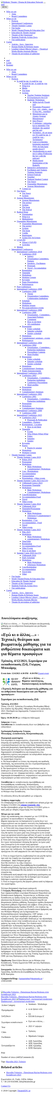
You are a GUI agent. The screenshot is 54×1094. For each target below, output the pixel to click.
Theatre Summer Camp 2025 (29, 530)
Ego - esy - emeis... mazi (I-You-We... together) (43, 110)
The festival (27, 210)
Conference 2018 (29, 254)
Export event (43, 673)
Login (8, 63)
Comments (31, 319)
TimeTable (26, 541)
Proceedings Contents (36, 352)
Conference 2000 (29, 413)
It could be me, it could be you (29, 81)
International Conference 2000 (29, 410)
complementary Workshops (38, 539)
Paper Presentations (30, 282)
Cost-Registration (29, 495)
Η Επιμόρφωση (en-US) (37, 97)
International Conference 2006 (29, 310)
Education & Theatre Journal (23, 581)
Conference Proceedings (37, 382)
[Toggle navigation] (45, 2)
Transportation (28, 476)
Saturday (31, 438)
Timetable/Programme (31, 509)
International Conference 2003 (29, 373)
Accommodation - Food (32, 523)
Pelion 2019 (27, 459)
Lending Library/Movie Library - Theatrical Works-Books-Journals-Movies (30, 598)
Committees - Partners (31, 422)
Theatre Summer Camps (22, 455)
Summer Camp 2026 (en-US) (29, 553)
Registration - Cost (29, 520)
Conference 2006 (29, 312)
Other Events (27, 548)
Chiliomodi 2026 (29, 555)
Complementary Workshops (38, 469)
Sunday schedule (34, 333)
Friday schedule (33, 329)
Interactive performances (37, 168)
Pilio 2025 (26, 532)
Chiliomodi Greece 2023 (32, 483)
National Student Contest (37, 179)
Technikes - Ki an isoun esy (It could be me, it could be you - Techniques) (42, 136)
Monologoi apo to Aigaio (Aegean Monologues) (40, 116)
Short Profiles (33, 354)
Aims (14, 72)
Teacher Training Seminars (38, 95)
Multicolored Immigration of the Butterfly (40, 162)
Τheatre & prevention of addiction (26, 602)
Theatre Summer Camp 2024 (29, 504)
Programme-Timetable (31, 485)
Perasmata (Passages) (41, 107)
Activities (26, 245)
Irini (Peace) (38, 121)
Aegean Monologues (36, 186)
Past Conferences (24, 287)
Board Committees (19, 74)
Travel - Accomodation (36, 268)
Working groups (28, 305)
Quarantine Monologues (37, 184)
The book (26, 207)
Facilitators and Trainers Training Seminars (37, 171)
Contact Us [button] (5, 1086)
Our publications (18, 588)
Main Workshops (34, 467)
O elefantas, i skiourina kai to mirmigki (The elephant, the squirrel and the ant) (42, 126)
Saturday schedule (34, 331)
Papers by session (34, 448)
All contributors (33, 324)
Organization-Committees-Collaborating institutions (38, 297)
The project (26, 203)
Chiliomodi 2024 (29, 506)
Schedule (26, 301)
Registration (27, 270)
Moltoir (20, 247)
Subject (30, 256)
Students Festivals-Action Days (24, 586)
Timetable (26, 273)
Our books (16, 576)
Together (31, 177)
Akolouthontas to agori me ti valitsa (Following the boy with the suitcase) (42, 154)
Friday (30, 436)
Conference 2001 (29, 396)
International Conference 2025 (29, 415)
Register (9, 65)
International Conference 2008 (29, 289)
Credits (25, 233)
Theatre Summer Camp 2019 (29, 457)
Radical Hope (22, 212)
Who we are (11, 69)
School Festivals (34, 175)
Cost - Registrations (30, 471)
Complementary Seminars (32, 368)
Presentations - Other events (33, 478)
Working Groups (29, 277)
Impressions (27, 235)
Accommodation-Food (31, 497)
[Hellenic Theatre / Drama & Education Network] (22, 2)
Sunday (30, 441)
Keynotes (26, 280)
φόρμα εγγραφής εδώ (30, 805)
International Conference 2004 (29, 343)
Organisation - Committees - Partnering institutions (39, 348)
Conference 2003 (29, 375)
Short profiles (32, 385)
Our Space (31, 182)
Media (24, 88)
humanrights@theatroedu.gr (30, 978)
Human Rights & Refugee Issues (25, 595)
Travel (24, 499)
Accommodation (29, 474)
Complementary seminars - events (36, 338)
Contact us (26, 189)
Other (24, 574)
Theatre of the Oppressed (22, 583)
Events (30, 431)
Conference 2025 (29, 417)
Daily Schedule (28, 558)
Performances (27, 284)
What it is (26, 86)
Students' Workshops (36, 100)
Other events (27, 502)
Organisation (27, 214)
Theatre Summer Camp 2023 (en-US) (32, 481)
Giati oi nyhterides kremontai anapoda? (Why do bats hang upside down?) (41, 145)
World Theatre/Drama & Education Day (28, 579)
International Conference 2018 (29, 252)
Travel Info (26, 572)
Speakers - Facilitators (36, 263)
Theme (30, 294)
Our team (26, 90)
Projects (15, 79)
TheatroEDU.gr (23, 1091)
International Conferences (22, 249)
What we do (11, 76)
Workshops (26, 275)
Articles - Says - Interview (22, 593)
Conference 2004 (29, 345)
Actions (25, 93)
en (2, 4)
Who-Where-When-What (37, 434)
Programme (27, 326)
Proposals (31, 266)
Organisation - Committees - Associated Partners (39, 316)
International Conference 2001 (29, 394)
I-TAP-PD (21, 240)
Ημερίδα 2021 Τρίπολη (16, 1062)
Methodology (27, 219)
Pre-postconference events (33, 308)
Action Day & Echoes (31, 238)
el (3, 4)
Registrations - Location (32, 424)
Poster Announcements (31, 371)
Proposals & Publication (37, 420)
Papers (25, 445)
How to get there (34, 322)
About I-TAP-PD (29, 242)
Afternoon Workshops (36, 565)
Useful (9, 590)
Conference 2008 (29, 291)
